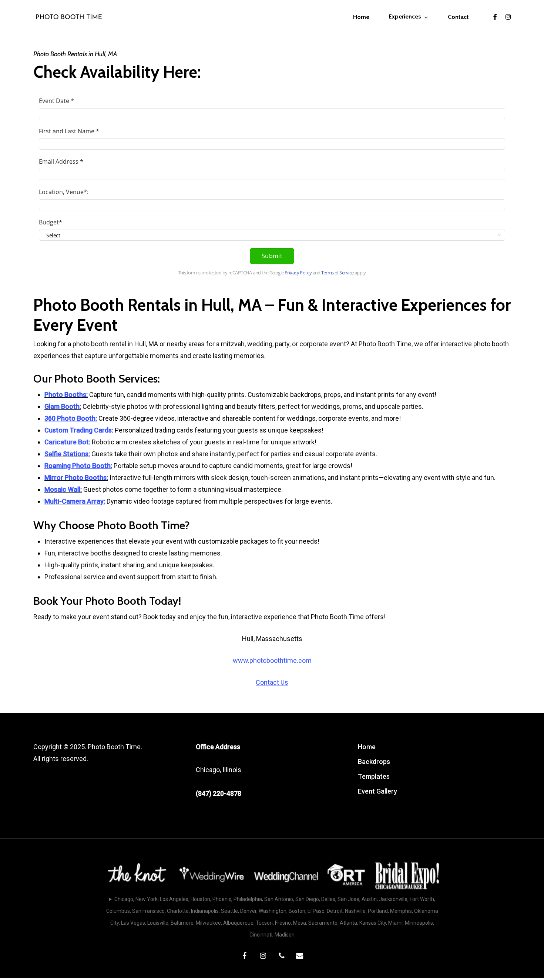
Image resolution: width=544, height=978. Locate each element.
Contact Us (272, 682)
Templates (374, 776)
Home (367, 747)
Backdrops (374, 761)
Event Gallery (377, 791)
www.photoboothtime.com (272, 660)
